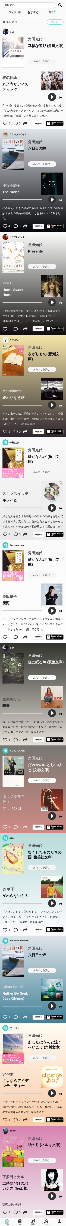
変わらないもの (15, 896)
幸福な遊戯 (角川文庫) (45, 46)
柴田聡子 (9, 596)
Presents (35, 251)
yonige (8, 1074)
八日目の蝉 (37, 148)
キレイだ (9, 500)
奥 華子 (8, 889)
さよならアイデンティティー (15, 1083)
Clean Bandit (13, 987)
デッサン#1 (11, 808)
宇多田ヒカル (13, 1177)
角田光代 (11, 22)
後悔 (6, 603)
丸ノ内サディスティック (15, 86)
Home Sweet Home (12, 292)
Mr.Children (11, 391)
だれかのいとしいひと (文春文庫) (45, 767)
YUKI (6, 283)
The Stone (10, 192)
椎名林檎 (9, 78)
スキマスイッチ (15, 494)
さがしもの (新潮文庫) (43, 356)
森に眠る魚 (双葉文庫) (45, 662)
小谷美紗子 (11, 185)
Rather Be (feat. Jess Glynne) (15, 995)
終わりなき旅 (13, 397)
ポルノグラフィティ (15, 799)
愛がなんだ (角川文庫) (43, 459)
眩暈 (6, 706)
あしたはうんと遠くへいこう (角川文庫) (44, 1044)
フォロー (55, 22)
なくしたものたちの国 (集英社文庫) (45, 854)
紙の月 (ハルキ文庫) (44, 1145)
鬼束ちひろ (11, 699)
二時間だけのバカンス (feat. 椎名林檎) (16, 1186)
